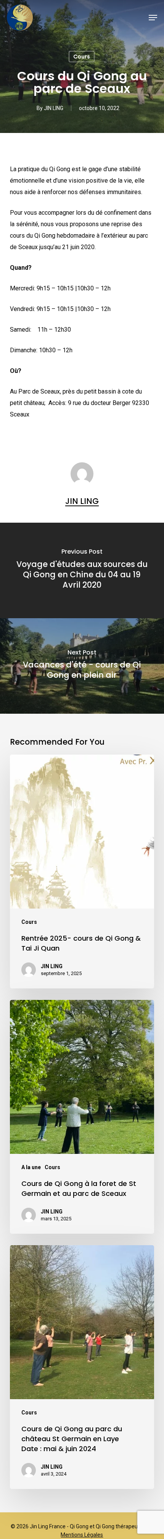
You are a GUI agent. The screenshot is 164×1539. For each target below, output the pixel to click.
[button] (153, 17)
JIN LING (53, 108)
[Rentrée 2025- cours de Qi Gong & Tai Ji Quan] (82, 871)
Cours (81, 56)
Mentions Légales (82, 1535)
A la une (31, 1167)
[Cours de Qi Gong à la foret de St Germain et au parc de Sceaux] (82, 1117)
